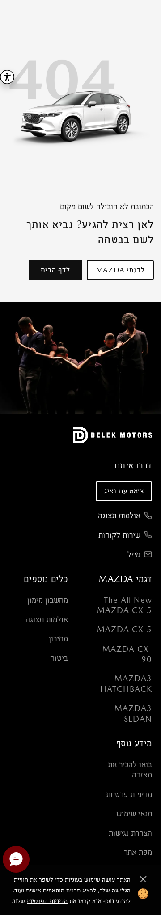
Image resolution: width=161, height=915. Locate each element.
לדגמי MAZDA (120, 270)
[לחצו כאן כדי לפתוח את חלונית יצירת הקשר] (16, 859)
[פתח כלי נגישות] (7, 77)
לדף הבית (55, 270)
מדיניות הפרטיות (47, 900)
